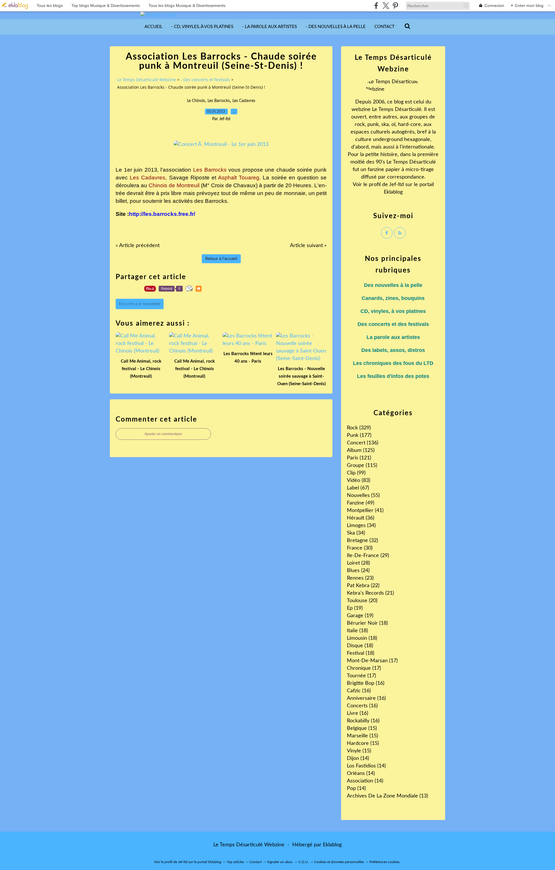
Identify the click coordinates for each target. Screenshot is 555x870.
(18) (367, 623)
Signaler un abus (280, 862)
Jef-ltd (396, 184)
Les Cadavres (243, 101)
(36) (360, 518)
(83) (358, 480)
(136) (362, 443)
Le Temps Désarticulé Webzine (146, 79)
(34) (361, 525)
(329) (359, 428)
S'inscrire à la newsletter (140, 304)
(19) (355, 608)
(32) (362, 540)
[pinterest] (395, 5)
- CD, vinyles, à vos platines (202, 27)
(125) (361, 450)
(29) (368, 555)
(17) (372, 660)
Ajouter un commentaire (163, 434)
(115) (362, 465)
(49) (360, 503)
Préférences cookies (384, 862)
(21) (370, 593)
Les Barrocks (219, 101)
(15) (362, 728)
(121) (359, 458)
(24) (358, 570)
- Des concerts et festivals (205, 79)
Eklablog (332, 844)
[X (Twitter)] (385, 5)
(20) (362, 600)
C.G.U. (304, 862)
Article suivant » (308, 245)
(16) (365, 683)
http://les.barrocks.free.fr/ (162, 214)
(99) (356, 473)
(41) (365, 510)
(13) (387, 796)
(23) (360, 578)
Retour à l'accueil (221, 259)
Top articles (235, 862)
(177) (359, 435)
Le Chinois (196, 101)
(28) (358, 563)
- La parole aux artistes (269, 27)
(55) (363, 495)
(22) (363, 585)
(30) (360, 548)
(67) (358, 488)
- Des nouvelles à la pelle (336, 27)
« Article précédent (138, 245)
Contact (384, 27)
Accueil (153, 27)
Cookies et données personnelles (339, 862)
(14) (358, 758)
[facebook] (376, 5)
